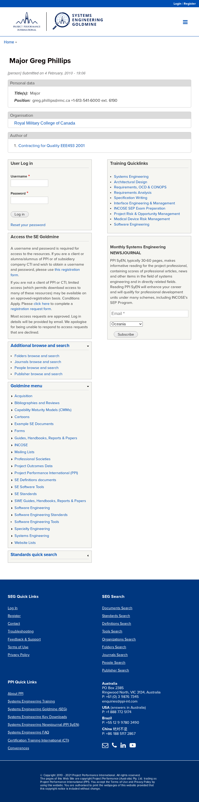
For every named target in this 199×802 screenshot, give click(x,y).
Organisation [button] (21, 115)
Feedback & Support (24, 639)
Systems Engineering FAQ (28, 732)
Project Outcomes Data (34, 466)
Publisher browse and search (38, 374)
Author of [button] (18, 135)
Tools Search (112, 631)
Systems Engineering (32, 536)
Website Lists (25, 543)
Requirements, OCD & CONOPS (140, 187)
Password (18, 193)
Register (190, 3)
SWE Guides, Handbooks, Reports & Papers (50, 501)
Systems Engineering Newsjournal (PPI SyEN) (43, 724)
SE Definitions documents (35, 480)
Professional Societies (33, 459)
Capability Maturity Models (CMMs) (43, 410)
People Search (113, 662)
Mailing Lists (24, 452)
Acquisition (23, 396)
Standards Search (116, 616)
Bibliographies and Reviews (37, 403)
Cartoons (22, 417)
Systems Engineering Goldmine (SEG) (37, 709)
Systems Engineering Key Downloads (37, 717)
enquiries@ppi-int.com (120, 701)
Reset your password (28, 225)
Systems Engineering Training (31, 701)
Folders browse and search (37, 356)
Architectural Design (130, 182)
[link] (50, 346)
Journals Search (115, 655)
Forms (20, 431)
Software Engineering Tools (37, 522)
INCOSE (21, 445)
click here (41, 304)
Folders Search (114, 647)
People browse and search (37, 368)
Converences (18, 748)
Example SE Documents (34, 424)
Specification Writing (130, 198)
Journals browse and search (38, 362)
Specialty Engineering (32, 529)
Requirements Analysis (133, 192)
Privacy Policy (19, 655)
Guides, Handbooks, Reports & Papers (46, 438)
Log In (13, 608)
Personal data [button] (22, 83)
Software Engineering (32, 508)
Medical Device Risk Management (142, 219)
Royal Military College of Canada (44, 123)
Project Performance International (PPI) (46, 473)
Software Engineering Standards (41, 515)
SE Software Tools (29, 487)
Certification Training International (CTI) (38, 740)
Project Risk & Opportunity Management (147, 214)
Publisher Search (115, 670)
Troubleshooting (21, 631)
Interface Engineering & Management (144, 203)
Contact (14, 623)
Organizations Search (119, 639)
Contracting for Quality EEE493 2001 (51, 145)
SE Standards (26, 494)
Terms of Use (18, 647)
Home (9, 41)
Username (19, 176)
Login (177, 3)
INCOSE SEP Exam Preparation (139, 208)
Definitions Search (116, 623)
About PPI (15, 693)
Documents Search (117, 608)
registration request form (31, 309)
